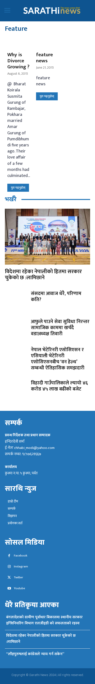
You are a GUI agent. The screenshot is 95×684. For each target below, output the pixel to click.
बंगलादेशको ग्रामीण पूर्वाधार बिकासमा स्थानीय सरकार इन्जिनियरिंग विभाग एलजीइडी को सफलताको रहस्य (44, 620)
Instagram (21, 566)
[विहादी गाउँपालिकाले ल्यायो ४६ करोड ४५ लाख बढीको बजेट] (16, 390)
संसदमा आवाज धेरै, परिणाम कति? (56, 296)
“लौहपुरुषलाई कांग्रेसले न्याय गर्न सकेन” (35, 654)
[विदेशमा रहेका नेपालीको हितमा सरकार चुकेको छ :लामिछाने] (47, 237)
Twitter (18, 577)
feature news (44, 57)
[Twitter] (9, 577)
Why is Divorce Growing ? (18, 60)
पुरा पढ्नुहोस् (18, 187)
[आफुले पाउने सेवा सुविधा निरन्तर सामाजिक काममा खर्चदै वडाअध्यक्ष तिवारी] (16, 328)
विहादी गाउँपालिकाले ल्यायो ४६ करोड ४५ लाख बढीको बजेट (59, 386)
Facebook (20, 555)
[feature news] (47, 43)
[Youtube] (9, 588)
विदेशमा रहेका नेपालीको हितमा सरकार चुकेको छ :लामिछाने (43, 274)
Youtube (19, 588)
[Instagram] (9, 567)
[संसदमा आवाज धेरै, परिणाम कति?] (16, 300)
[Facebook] (9, 556)
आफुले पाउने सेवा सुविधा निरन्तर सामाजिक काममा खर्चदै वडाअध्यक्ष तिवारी (60, 328)
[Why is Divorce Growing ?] (18, 43)
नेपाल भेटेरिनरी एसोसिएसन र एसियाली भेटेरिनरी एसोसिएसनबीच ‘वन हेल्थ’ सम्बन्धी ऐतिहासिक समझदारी (57, 359)
